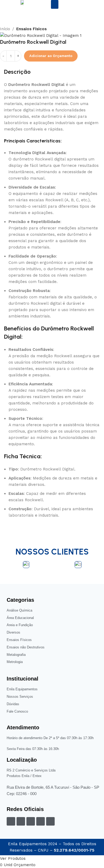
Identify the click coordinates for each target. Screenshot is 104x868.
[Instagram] (21, 821)
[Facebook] (11, 821)
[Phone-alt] (30, 821)
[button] (54, 4)
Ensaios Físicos (31, 29)
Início (5, 29)
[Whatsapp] (50, 821)
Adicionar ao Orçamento (50, 56)
